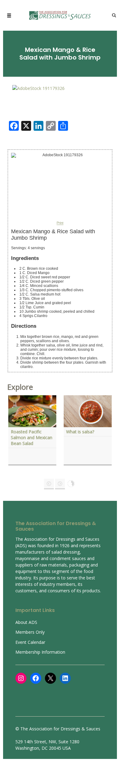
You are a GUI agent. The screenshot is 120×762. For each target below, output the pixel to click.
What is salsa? (80, 432)
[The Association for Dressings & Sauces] (60, 15)
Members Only (30, 632)
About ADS (26, 622)
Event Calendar (30, 642)
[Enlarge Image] (38, 87)
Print (60, 223)
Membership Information (40, 652)
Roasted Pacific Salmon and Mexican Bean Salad (31, 437)
